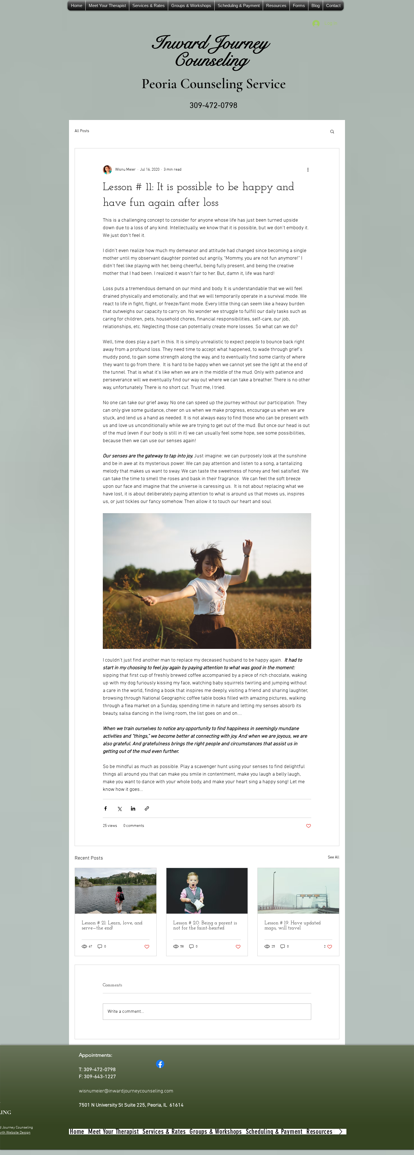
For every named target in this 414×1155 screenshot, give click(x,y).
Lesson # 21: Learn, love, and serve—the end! (112, 926)
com (168, 1091)
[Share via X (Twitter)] (119, 808)
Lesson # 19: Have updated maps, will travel (292, 926)
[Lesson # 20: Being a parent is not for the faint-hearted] (207, 891)
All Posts (82, 131)
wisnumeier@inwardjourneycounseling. (121, 1091)
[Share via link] (147, 808)
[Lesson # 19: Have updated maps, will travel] (298, 891)
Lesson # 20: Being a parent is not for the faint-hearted (205, 926)
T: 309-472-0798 (97, 1070)
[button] (332, 131)
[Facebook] (160, 1063)
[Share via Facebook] (105, 808)
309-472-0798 (213, 106)
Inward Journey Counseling (210, 51)
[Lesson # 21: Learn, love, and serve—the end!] (115, 891)
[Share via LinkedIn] (133, 808)
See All (333, 857)
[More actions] (307, 169)
